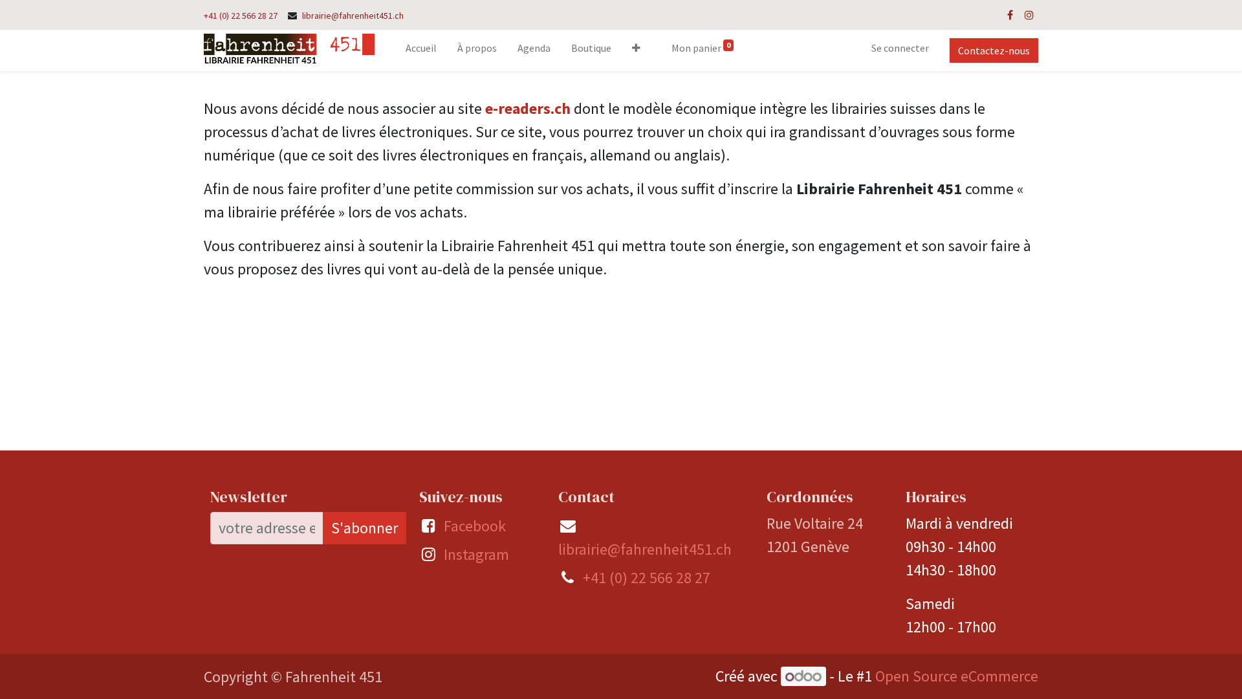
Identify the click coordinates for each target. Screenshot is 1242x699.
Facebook (475, 526)
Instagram (476, 554)
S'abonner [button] (364, 528)
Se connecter (900, 47)
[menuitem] (421, 50)
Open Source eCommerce (956, 676)
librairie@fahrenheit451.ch (353, 15)
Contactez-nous (994, 50)
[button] (636, 50)
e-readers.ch (528, 108)
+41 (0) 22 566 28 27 (241, 15)
